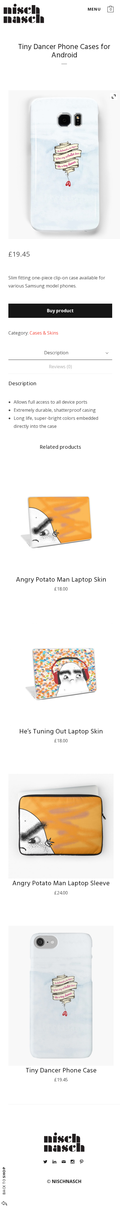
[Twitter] (45, 1162)
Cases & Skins (44, 333)
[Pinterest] (81, 1162)
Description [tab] (56, 353)
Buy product (60, 311)
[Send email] (63, 1162)
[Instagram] (72, 1162)
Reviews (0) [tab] (60, 367)
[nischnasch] (24, 13)
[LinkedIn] (54, 1162)
